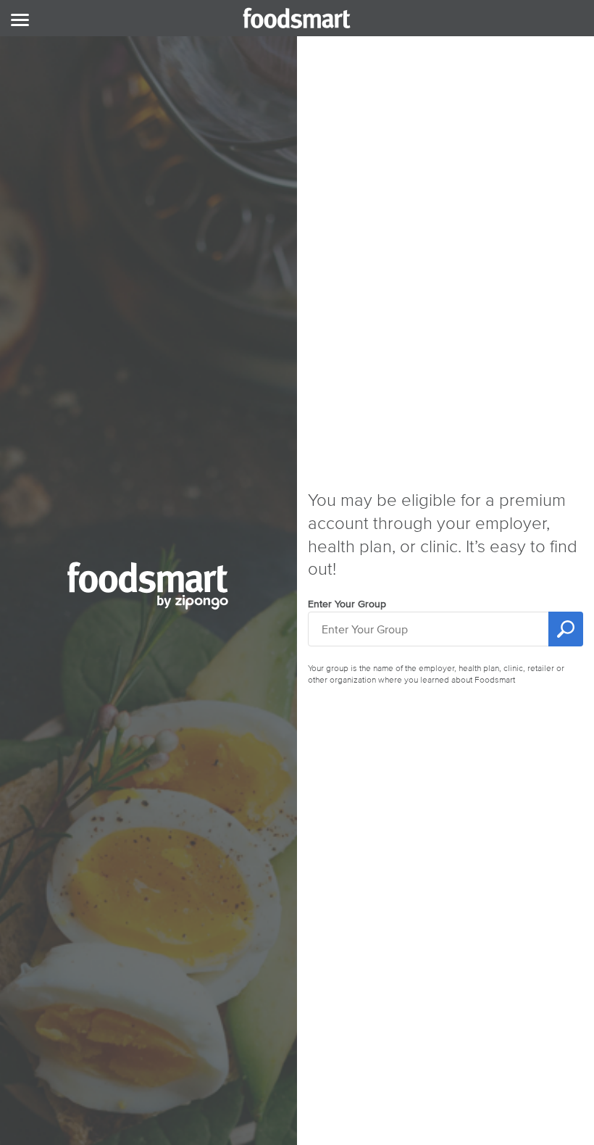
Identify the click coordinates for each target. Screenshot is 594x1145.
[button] (20, 21)
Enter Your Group (347, 604)
